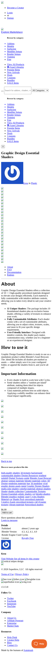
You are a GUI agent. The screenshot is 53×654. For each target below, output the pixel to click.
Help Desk (12, 637)
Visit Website (7, 558)
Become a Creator (15, 7)
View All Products (15, 64)
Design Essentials (9, 494)
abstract (4, 481)
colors (44, 481)
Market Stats (13, 626)
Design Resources (29, 475)
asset (27, 496)
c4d (36, 502)
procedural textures (25, 502)
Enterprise (11, 623)
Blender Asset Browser (40, 478)
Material (5, 499)
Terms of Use (7, 574)
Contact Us (12, 645)
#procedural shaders (34, 504)
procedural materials (34, 499)
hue (28, 483)
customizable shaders (11, 475)
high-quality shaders (10, 473)
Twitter (10, 598)
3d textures (25, 473)
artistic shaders (25, 494)
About (10, 267)
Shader (4, 491)
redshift (4, 478)
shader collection (16, 491)
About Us (11, 618)
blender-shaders (43, 494)
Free (9, 59)
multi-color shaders (10, 488)
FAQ (9, 269)
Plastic (34, 183)
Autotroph (28, 650)
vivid (45, 483)
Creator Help (13, 640)
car (10, 499)
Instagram (11, 603)
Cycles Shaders (37, 496)
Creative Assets (8, 502)
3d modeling (36, 483)
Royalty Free (28, 538)
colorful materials (27, 488)
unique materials (16, 481)
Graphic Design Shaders (38, 486)
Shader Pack (18, 499)
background (36, 473)
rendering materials (17, 483)
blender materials (32, 481)
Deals (9, 75)
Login (10, 12)
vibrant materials (16, 504)
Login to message (9, 520)
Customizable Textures (35, 491)
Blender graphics (9, 496)
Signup (10, 18)
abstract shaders (43, 488)
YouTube (11, 606)
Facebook (11, 601)
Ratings (10, 275)
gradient (42, 475)
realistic (21, 496)
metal (23, 486)
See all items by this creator (26, 558)
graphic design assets (11, 486)
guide (26, 478)
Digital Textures (16, 478)
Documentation (14, 272)
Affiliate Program (15, 620)
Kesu (25, 183)
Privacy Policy (22, 574)
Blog (9, 642)
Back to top (6, 461)
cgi (33, 494)
